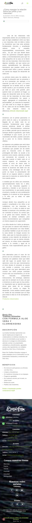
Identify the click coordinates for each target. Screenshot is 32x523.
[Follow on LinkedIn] (17, 495)
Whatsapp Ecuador (12, 423)
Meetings (16, 17)
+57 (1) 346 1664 (12, 435)
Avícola (6, 468)
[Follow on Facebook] (11, 490)
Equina (6, 466)
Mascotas (6, 464)
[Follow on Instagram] (17, 490)
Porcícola (6, 471)
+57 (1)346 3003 (12, 438)
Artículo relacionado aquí (19, 111)
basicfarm (7, 15)
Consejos (21, 15)
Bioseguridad (8, 476)
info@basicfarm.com (13, 441)
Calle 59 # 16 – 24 (14, 432)
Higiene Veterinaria (8, 17)
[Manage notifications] (3, 519)
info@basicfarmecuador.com (15, 455)
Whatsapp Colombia (12, 417)
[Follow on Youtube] (22, 490)
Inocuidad (7, 474)
